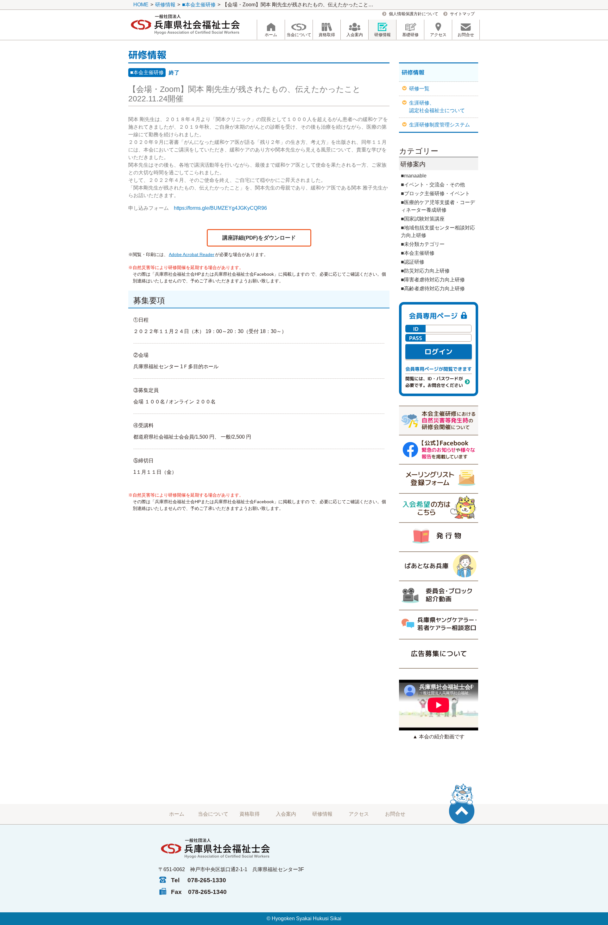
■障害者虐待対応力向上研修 (433, 279)
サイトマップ (462, 13)
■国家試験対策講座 (423, 219)
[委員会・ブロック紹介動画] (438, 595)
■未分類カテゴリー (423, 244)
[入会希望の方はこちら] (438, 507)
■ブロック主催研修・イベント (435, 193)
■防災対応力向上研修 (425, 270)
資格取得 (249, 814)
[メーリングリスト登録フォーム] (438, 478)
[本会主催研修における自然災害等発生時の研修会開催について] (438, 420)
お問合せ (395, 814)
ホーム (176, 814)
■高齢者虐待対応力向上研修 (433, 288)
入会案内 (286, 814)
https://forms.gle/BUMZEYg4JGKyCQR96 (220, 208)
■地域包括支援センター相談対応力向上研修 (438, 231)
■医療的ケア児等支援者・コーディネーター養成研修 (438, 206)
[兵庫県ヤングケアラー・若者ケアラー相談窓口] (438, 624)
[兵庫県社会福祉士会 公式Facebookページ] (438, 449)
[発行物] (438, 536)
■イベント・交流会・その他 (433, 184)
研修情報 (322, 814)
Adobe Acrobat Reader (191, 254)
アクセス (359, 814)
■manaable (414, 175)
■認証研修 (412, 262)
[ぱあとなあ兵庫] (438, 566)
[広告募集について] (438, 654)
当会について (213, 814)
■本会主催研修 (147, 72)
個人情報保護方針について (413, 13)
